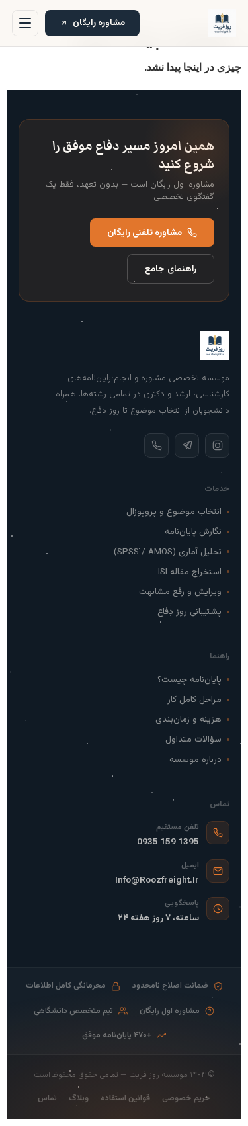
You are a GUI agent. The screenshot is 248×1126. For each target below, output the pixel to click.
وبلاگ (79, 1098)
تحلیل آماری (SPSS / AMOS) (168, 552)
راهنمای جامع (170, 269)
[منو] (25, 23)
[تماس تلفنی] (156, 445)
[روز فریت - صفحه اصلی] (222, 23)
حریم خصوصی (186, 1098)
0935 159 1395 (168, 842)
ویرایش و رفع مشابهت (180, 591)
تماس (47, 1098)
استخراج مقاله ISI (190, 572)
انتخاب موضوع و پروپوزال (174, 511)
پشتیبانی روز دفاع (189, 611)
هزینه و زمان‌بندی (188, 719)
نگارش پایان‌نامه (193, 531)
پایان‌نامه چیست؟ (189, 679)
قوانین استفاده (125, 1098)
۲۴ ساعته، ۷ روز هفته (158, 918)
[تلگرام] (187, 445)
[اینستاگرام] (217, 445)
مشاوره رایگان (99, 23)
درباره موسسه (195, 760)
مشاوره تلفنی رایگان (144, 232)
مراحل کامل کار (194, 699)
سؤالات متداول (193, 739)
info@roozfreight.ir (157, 880)
